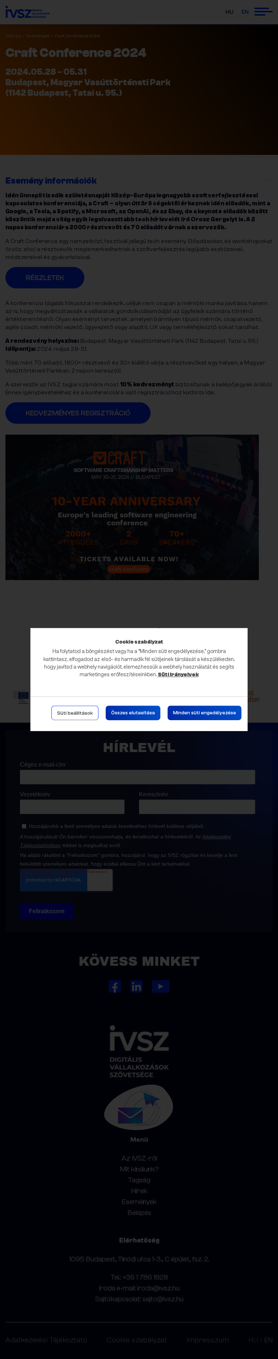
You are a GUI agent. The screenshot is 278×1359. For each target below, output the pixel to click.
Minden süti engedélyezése (204, 713)
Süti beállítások (75, 713)
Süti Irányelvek (178, 675)
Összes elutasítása (133, 713)
